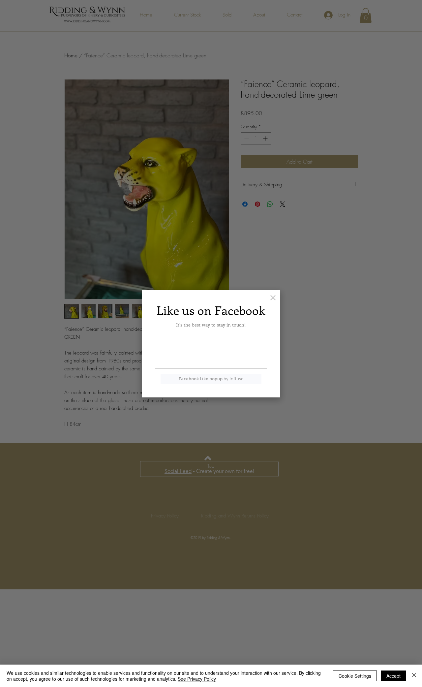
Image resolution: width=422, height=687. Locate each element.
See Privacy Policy (197, 678)
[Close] (414, 676)
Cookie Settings (355, 675)
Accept (393, 675)
